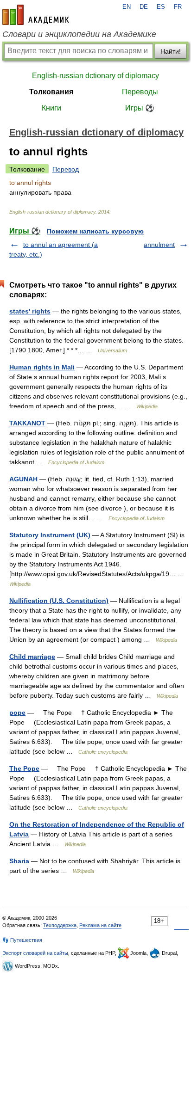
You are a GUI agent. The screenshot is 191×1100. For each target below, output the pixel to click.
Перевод (65, 169)
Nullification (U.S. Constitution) (58, 600)
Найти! (170, 51)
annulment (159, 244)
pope (17, 712)
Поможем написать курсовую (95, 231)
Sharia (19, 861)
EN (126, 7)
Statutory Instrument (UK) (49, 535)
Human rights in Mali (42, 367)
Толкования (51, 92)
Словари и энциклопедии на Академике (79, 34)
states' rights (30, 311)
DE (144, 7)
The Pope (24, 768)
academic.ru (35, 15)
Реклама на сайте (100, 925)
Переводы (140, 92)
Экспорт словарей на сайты (35, 953)
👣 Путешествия (22, 940)
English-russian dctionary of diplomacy (95, 76)
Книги (51, 108)
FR (178, 7)
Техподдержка (59, 925)
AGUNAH (23, 479)
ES (161, 7)
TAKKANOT (27, 423)
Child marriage (32, 656)
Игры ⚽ (139, 108)
